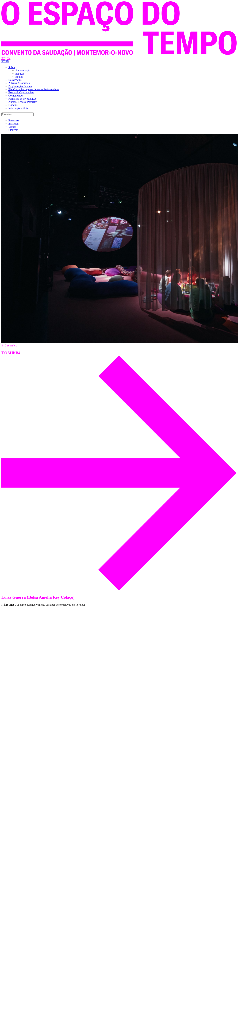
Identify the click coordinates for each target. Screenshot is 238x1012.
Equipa (19, 76)
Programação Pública (20, 86)
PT (3, 58)
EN (8, 58)
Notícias (12, 104)
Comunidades (16, 95)
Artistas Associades (19, 83)
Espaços (19, 73)
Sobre (11, 67)
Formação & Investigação (22, 98)
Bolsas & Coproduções (21, 92)
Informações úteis (18, 108)
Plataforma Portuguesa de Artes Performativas (33, 89)
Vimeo (12, 126)
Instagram (13, 123)
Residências (14, 79)
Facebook (13, 120)
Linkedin (13, 129)
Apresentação (22, 70)
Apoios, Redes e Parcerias (22, 101)
